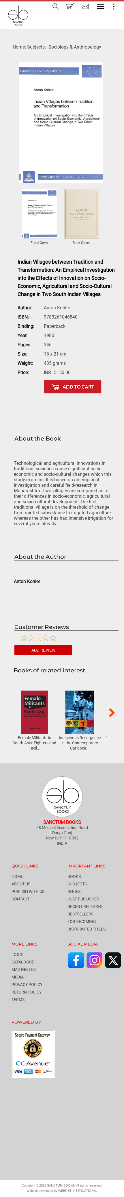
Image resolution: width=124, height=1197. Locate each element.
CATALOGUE (23, 962)
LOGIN (18, 954)
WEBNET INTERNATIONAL (77, 1190)
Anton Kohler (57, 307)
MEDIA (18, 977)
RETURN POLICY (27, 992)
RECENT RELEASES (84, 906)
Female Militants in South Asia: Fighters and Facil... (34, 742)
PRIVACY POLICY (27, 984)
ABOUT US (21, 884)
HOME (17, 876)
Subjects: (36, 47)
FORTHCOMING (81, 921)
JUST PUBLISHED (83, 899)
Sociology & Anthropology (74, 47)
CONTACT (20, 899)
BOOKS (74, 876)
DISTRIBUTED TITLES (86, 929)
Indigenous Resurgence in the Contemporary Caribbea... (80, 742)
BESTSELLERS (80, 914)
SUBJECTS (77, 884)
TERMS (18, 999)
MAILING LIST (24, 969)
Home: (19, 47)
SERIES (73, 891)
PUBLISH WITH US (28, 891)
